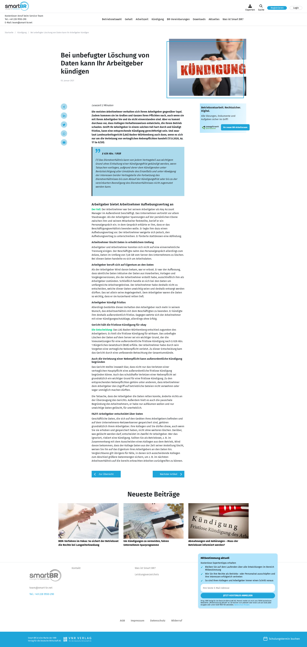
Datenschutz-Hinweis (242, 605)
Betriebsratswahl (112, 19)
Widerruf (176, 620)
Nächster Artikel (168, 474)
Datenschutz (157, 620)
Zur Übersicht (106, 474)
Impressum (137, 620)
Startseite (9, 32)
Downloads (199, 19)
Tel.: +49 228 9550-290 (41, 594)
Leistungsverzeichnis (147, 574)
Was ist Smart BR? (233, 19)
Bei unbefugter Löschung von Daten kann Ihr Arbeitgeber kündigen (60, 32)
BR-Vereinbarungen (178, 19)
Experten (250, 9)
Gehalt (129, 19)
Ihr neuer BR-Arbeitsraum (235, 127)
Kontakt (76, 568)
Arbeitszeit (142, 19)
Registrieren (277, 8)
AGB (122, 620)
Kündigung (158, 19)
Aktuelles (214, 19)
